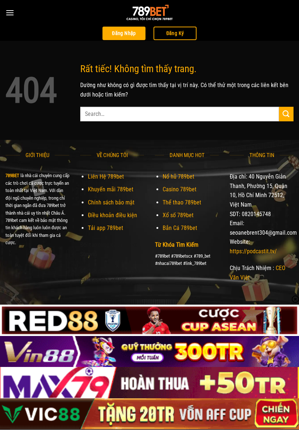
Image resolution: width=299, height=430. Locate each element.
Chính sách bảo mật (111, 202)
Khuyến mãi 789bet (110, 189)
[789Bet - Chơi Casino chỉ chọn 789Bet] (149, 13)
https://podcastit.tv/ (253, 251)
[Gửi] (286, 114)
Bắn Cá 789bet (180, 227)
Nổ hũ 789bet (178, 176)
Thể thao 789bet (182, 202)
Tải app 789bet (105, 227)
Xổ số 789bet (178, 215)
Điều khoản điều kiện (112, 215)
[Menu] (9, 13)
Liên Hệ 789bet (106, 176)
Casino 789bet (180, 189)
